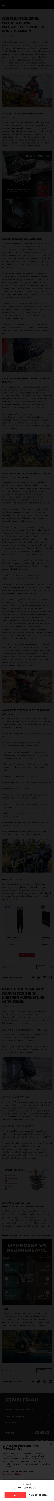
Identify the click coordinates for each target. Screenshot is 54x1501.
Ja (15, 1495)
